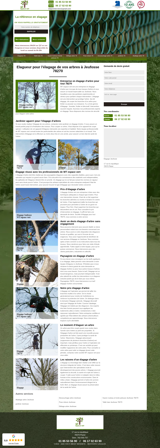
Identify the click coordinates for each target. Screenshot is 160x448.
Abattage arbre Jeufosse (25, 400)
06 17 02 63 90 (63, 5)
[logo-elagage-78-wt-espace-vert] (25, 5)
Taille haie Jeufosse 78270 (112, 402)
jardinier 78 (121, 56)
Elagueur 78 (21, 56)
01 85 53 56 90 (63, 2)
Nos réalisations (22, 39)
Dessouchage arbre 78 (105, 56)
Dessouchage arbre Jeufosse (70, 398)
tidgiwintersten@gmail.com (59, 9)
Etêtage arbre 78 (71, 56)
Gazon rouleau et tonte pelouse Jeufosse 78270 (120, 398)
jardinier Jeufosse (22, 404)
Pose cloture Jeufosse (67, 402)
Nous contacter (39, 39)
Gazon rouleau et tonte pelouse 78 (55, 57)
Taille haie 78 (38, 56)
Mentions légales (96, 444)
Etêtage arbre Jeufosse (67, 406)
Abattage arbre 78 (138, 56)
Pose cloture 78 (88, 56)
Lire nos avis (14, 443)
